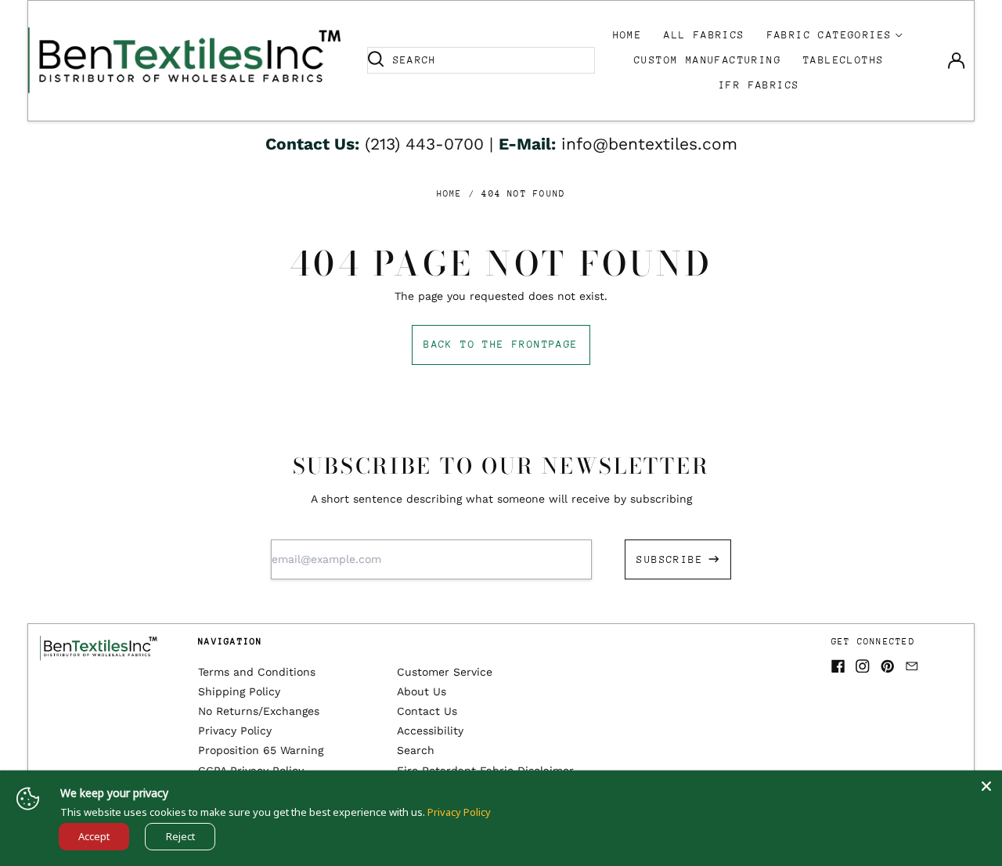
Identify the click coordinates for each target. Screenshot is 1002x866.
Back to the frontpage (501, 344)
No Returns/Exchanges (258, 711)
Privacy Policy (235, 730)
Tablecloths (843, 60)
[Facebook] (838, 666)
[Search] (375, 60)
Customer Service (444, 672)
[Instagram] (863, 666)
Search (415, 750)
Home (628, 35)
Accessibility (430, 730)
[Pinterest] (888, 666)
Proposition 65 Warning (260, 750)
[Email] (912, 666)
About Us (421, 691)
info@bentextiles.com (649, 143)
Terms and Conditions (256, 672)
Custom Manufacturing (707, 60)
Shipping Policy (239, 691)
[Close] (986, 786)
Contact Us (427, 711)
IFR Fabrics (759, 85)
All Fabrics (704, 35)
